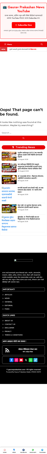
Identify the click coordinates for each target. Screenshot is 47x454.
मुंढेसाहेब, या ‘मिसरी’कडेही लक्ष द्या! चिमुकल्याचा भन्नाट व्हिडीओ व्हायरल (29, 218)
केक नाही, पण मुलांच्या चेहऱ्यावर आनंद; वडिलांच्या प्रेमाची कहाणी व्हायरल (30, 206)
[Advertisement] (23, 76)
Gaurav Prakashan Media (22, 372)
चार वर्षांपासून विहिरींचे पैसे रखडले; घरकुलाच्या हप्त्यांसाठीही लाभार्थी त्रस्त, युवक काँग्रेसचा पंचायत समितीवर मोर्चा (30, 166)
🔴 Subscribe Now (23, 25)
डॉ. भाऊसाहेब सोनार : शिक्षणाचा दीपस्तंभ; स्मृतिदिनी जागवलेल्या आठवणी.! (31, 177)
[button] (42, 44)
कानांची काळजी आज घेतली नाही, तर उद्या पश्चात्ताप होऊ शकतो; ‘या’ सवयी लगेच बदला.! (30, 190)
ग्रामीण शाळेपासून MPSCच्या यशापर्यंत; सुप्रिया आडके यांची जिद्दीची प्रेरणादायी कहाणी (30, 155)
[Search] (23, 138)
